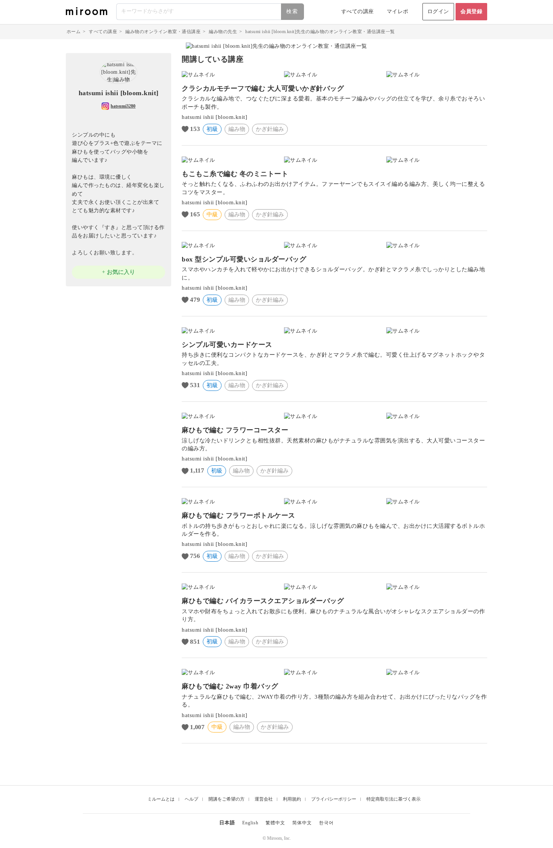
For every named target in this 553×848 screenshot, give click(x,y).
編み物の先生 (223, 31)
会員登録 (471, 11)
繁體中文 (275, 822)
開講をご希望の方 (226, 799)
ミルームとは (161, 799)
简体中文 (302, 822)
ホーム (74, 31)
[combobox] (210, 11)
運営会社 (264, 799)
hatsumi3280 (123, 106)
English (250, 822)
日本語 (227, 822)
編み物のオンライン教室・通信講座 (163, 31)
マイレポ (398, 11)
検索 (292, 11)
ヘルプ (191, 799)
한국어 (326, 822)
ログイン (438, 11)
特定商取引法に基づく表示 (393, 799)
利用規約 (292, 799)
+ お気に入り (118, 272)
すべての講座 (357, 11)
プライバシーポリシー (333, 799)
